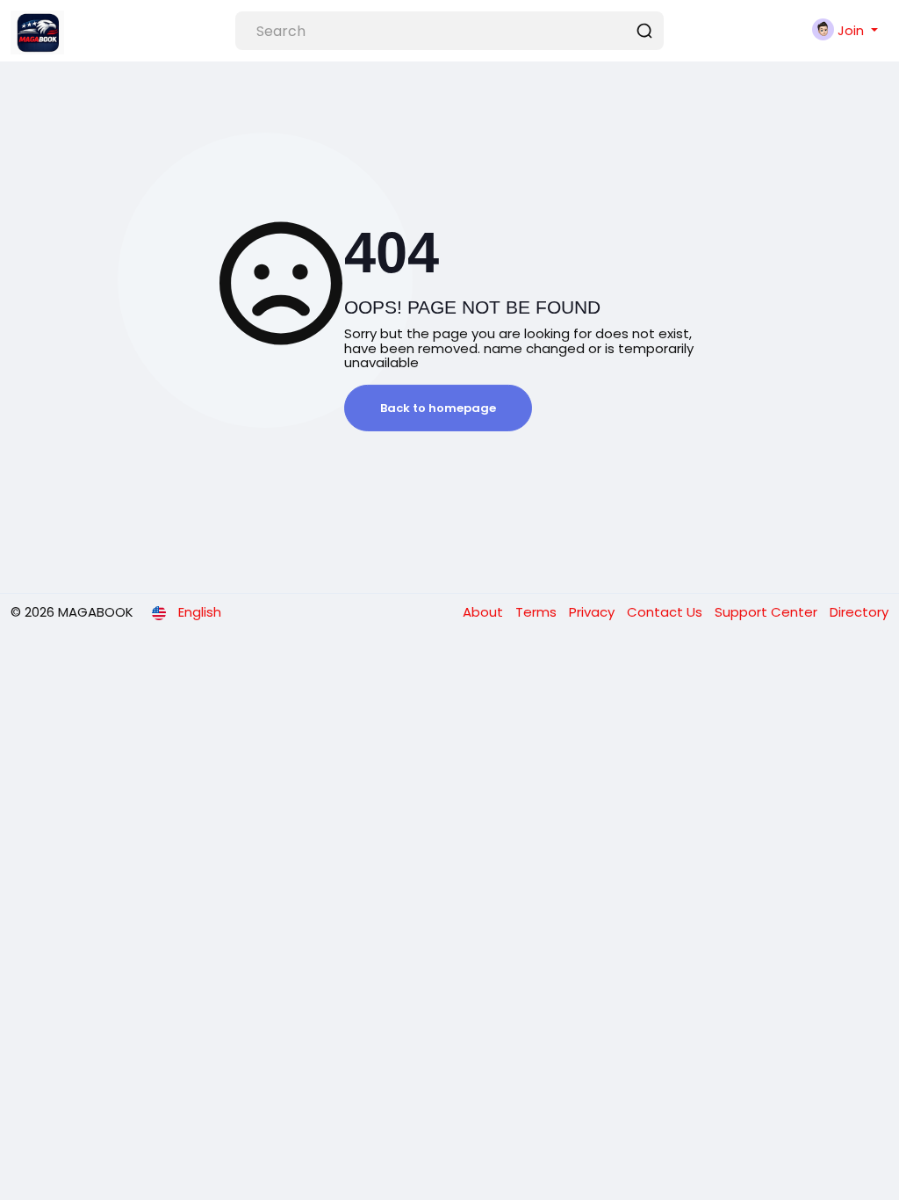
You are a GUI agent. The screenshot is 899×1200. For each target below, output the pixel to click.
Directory (859, 612)
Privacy (593, 612)
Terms (537, 612)
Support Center (768, 612)
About (485, 612)
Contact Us (666, 612)
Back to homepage (438, 408)
